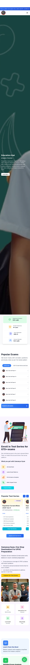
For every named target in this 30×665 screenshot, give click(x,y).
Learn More (5, 174)
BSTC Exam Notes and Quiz (20, 365)
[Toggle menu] (27, 12)
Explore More (7, 488)
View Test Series (12, 528)
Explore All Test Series (15, 535)
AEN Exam (6, 365)
